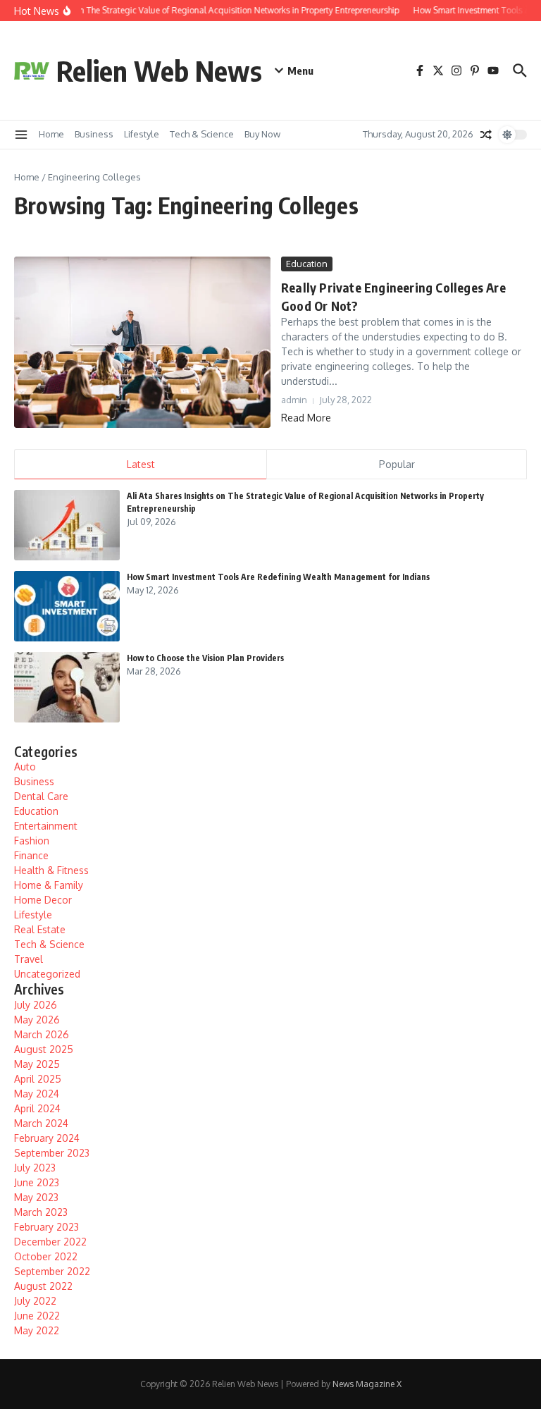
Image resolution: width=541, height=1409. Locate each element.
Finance (31, 855)
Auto (25, 767)
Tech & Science (202, 134)
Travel (28, 959)
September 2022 (52, 1271)
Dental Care (41, 796)
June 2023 (36, 1182)
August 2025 (43, 1049)
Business (94, 134)
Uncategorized (47, 974)
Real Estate (40, 929)
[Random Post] (486, 134)
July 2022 (35, 1301)
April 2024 (37, 1108)
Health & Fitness (51, 870)
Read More (306, 418)
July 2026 (35, 1005)
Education (307, 263)
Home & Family (48, 885)
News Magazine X (367, 1384)
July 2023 (35, 1168)
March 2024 (41, 1123)
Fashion (31, 841)
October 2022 (45, 1256)
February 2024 (47, 1138)
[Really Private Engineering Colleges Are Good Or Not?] (142, 342)
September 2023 (51, 1153)
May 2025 (37, 1064)
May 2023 (36, 1197)
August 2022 (43, 1286)
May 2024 (36, 1094)
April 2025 (37, 1079)
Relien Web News (159, 70)
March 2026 (41, 1034)
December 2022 (50, 1242)
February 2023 (46, 1227)
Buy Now (262, 134)
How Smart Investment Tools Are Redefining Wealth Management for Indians (278, 577)
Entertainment (45, 826)
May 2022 (36, 1330)
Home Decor (43, 900)
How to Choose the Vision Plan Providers (205, 658)
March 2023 (41, 1212)
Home (51, 134)
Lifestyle (141, 134)
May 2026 (37, 1020)
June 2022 (37, 1316)
